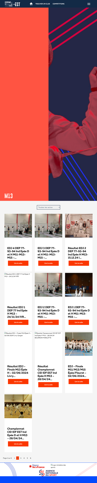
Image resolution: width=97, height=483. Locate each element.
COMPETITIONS (58, 4)
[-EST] (8, 4)
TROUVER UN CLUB (42, 4)
